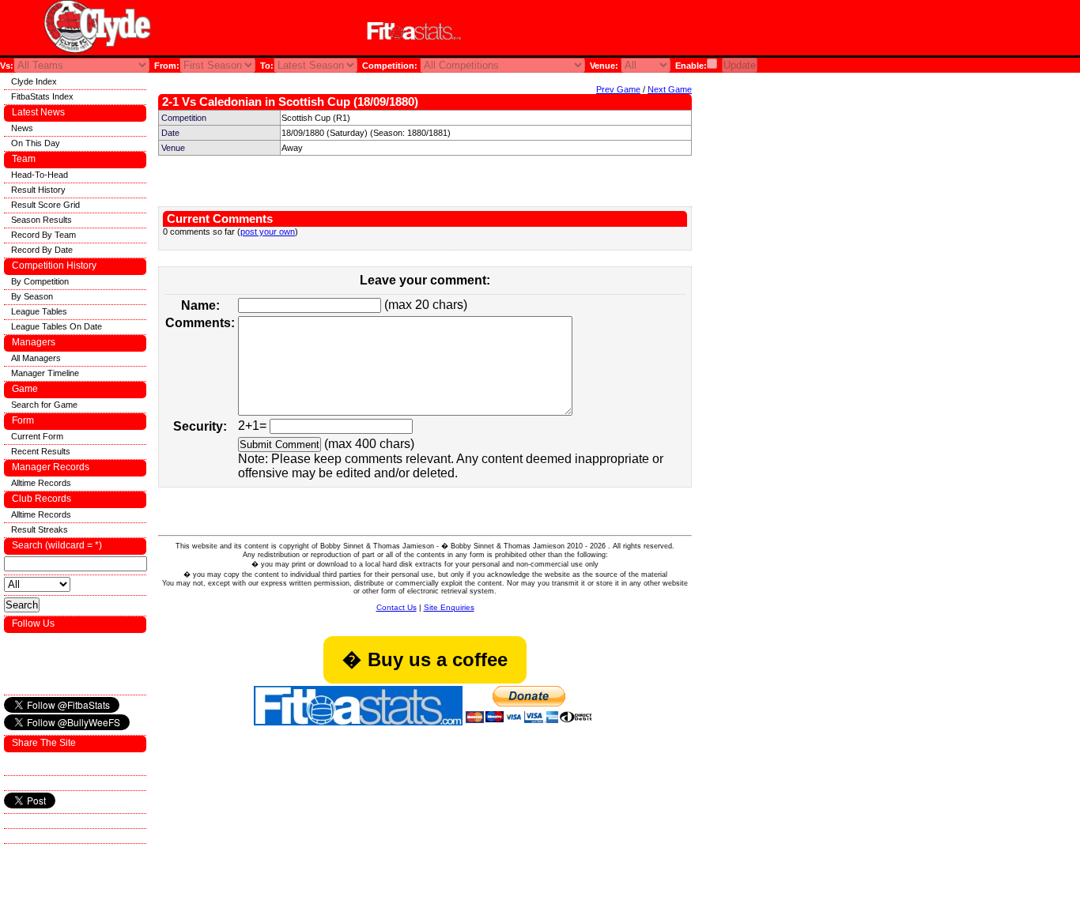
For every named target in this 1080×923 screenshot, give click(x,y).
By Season (32, 296)
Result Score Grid (45, 204)
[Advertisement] (675, 30)
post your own (267, 231)
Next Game (670, 89)
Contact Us (396, 607)
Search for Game (44, 404)
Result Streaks (39, 529)
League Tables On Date (56, 326)
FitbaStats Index (42, 96)
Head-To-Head (39, 174)
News (22, 128)
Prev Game (618, 89)
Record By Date (42, 249)
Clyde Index (34, 81)
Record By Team (43, 234)
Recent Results (40, 451)
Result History (38, 189)
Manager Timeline (45, 373)
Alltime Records (41, 483)
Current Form (37, 436)
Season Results (41, 219)
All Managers (36, 358)
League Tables (39, 311)
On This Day (35, 143)
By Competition (40, 281)
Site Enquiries (449, 607)
